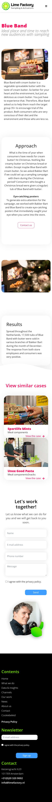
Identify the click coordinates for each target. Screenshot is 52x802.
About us (6, 706)
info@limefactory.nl (13, 782)
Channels (6, 692)
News (4, 701)
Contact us (26, 225)
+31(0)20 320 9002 (12, 778)
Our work (6, 697)
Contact (5, 710)
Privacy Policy (9, 721)
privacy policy (33, 581)
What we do (7, 683)
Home (4, 678)
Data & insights (9, 687)
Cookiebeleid (8, 715)
